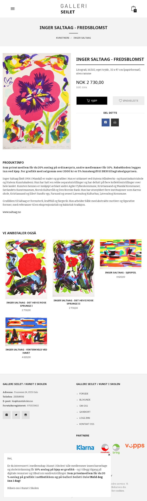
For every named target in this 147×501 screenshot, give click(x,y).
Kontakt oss (86, 424)
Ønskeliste (130, 100)
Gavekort (85, 411)
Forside (83, 393)
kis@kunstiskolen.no (22, 401)
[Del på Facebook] (106, 122)
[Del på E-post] (115, 122)
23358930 (18, 397)
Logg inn (84, 417)
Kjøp (94, 100)
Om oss (83, 405)
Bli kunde (84, 399)
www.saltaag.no (12, 212)
